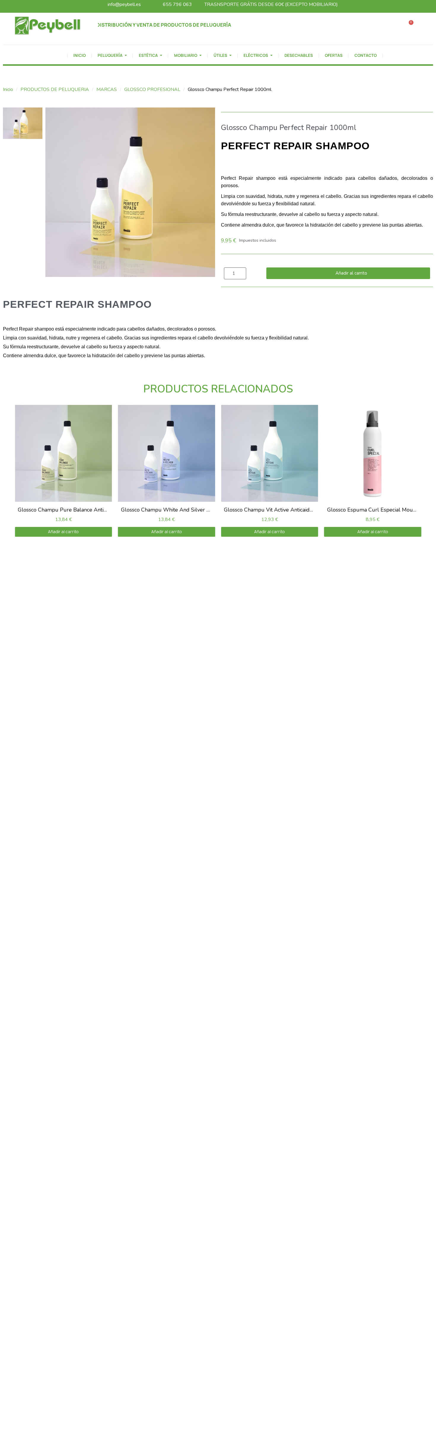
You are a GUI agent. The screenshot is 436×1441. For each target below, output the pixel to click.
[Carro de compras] (409, 25)
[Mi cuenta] (425, 25)
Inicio (8, 89)
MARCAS (106, 89)
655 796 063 (177, 4)
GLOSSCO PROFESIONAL (152, 89)
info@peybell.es (124, 4)
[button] (391, 25)
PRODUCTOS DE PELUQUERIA (54, 89)
